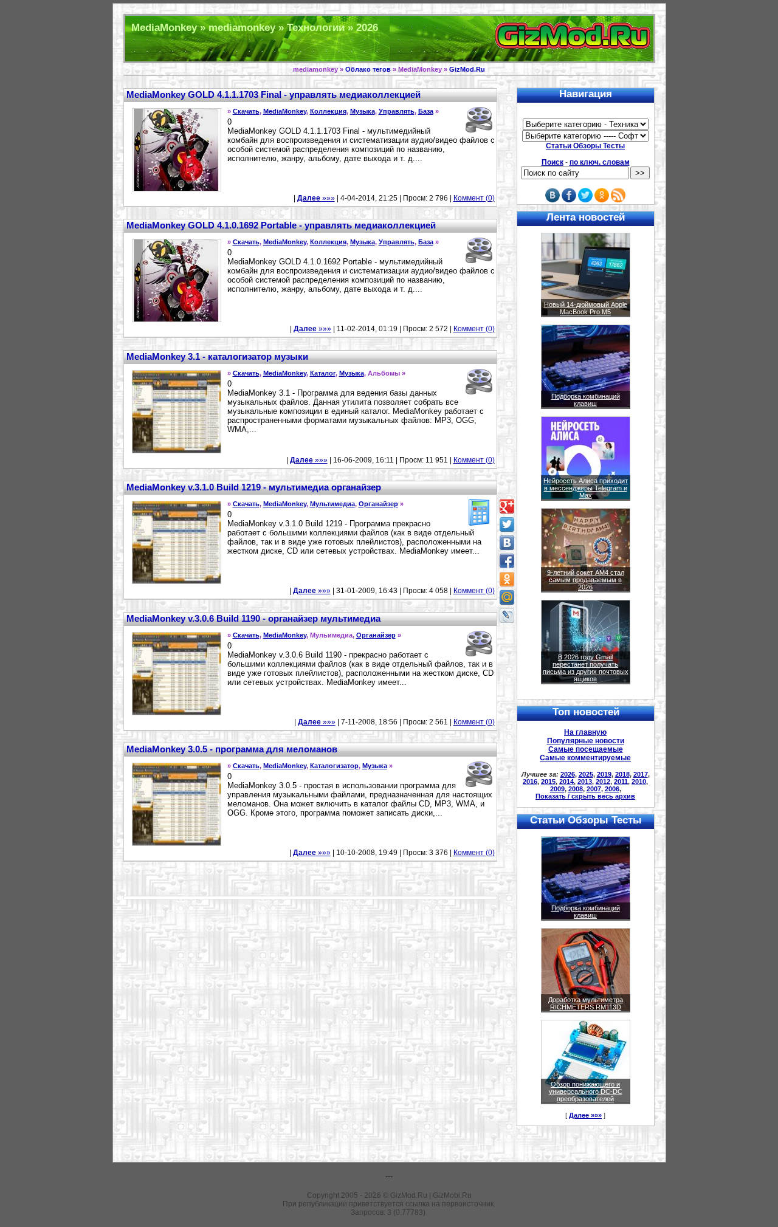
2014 (566, 781)
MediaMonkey (284, 111)
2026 (567, 774)
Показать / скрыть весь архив (585, 796)
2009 (557, 788)
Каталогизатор (334, 765)
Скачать (246, 111)
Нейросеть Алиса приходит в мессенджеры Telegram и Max (585, 488)
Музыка (362, 111)
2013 (584, 781)
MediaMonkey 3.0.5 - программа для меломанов (231, 749)
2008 (575, 788)
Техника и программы (389, 38)
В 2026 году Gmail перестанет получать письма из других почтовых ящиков (585, 667)
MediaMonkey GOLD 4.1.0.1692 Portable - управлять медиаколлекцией (281, 225)
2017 (640, 774)
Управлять (397, 111)
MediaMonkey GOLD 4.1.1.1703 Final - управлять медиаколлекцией (273, 94)
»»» (316, 198)
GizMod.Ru (467, 69)
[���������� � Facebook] (507, 561)
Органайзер (378, 503)
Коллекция (328, 111)
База (425, 111)
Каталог (323, 373)
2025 (586, 774)
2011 (621, 781)
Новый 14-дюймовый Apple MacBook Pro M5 (585, 308)
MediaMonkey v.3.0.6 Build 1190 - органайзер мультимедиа (253, 618)
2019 (604, 774)
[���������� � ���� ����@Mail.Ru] (507, 597)
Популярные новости (585, 741)
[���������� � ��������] (507, 542)
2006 (612, 788)
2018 (622, 774)
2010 (639, 781)
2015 (548, 781)
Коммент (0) (474, 198)
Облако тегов (368, 69)
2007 (594, 788)
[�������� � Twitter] (507, 524)
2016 (530, 781)
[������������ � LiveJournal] (507, 615)
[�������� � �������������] (507, 579)
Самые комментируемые (585, 758)
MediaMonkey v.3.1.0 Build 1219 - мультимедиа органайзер (253, 487)
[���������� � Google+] (507, 506)
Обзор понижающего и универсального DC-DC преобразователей (585, 1091)
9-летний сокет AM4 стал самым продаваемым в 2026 (585, 580)
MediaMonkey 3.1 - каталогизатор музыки (217, 356)
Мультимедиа (332, 503)
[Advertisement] (54, 352)
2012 (603, 781)
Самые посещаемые (585, 749)
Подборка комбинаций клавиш (585, 400)
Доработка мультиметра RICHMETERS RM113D (585, 1003)
